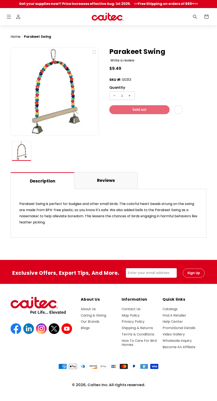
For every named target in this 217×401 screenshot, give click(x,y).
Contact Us (131, 309)
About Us (88, 309)
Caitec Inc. (98, 384)
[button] (9, 16)
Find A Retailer (174, 315)
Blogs (85, 327)
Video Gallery (174, 334)
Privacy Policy (133, 321)
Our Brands (90, 321)
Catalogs (170, 309)
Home (16, 36)
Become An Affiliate (179, 347)
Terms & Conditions (138, 334)
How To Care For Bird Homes (139, 342)
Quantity (117, 87)
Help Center (173, 321)
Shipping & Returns (137, 327)
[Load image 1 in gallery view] (21, 151)
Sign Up (193, 273)
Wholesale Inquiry (177, 340)
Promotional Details (179, 327)
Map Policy (131, 315)
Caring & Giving (93, 315)
